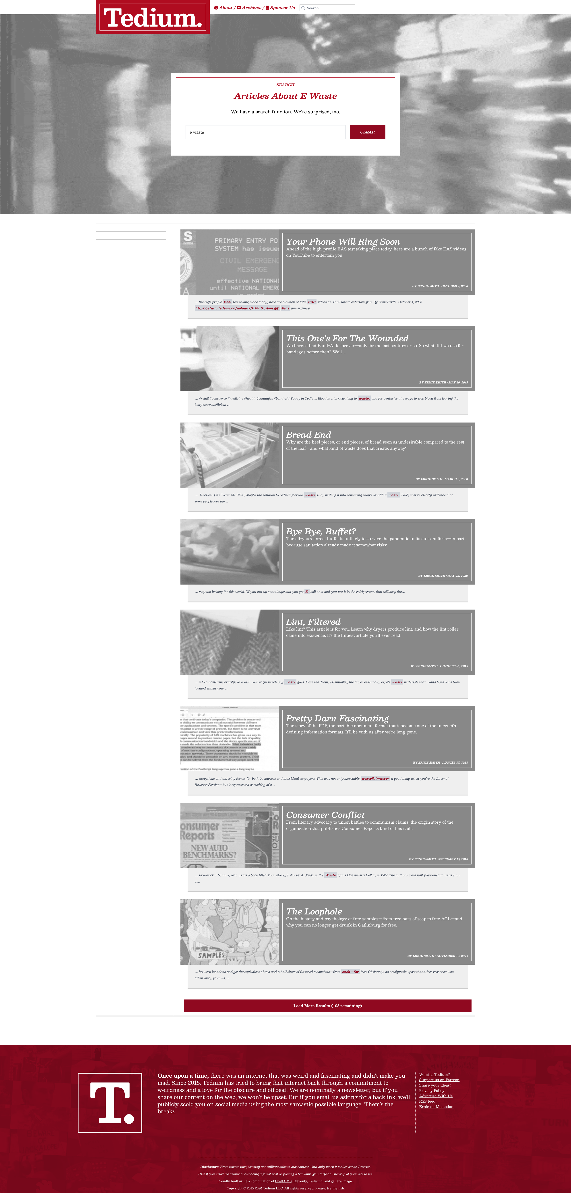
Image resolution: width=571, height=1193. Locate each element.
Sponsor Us (282, 7)
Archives (252, 7)
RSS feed (427, 1101)
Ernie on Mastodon (436, 1106)
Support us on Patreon (439, 1080)
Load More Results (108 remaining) (328, 1006)
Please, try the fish (329, 1188)
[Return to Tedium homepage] (153, 17)
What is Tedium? (434, 1074)
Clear (367, 132)
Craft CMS (283, 1181)
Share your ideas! (435, 1085)
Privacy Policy (432, 1090)
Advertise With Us (436, 1096)
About (226, 7)
